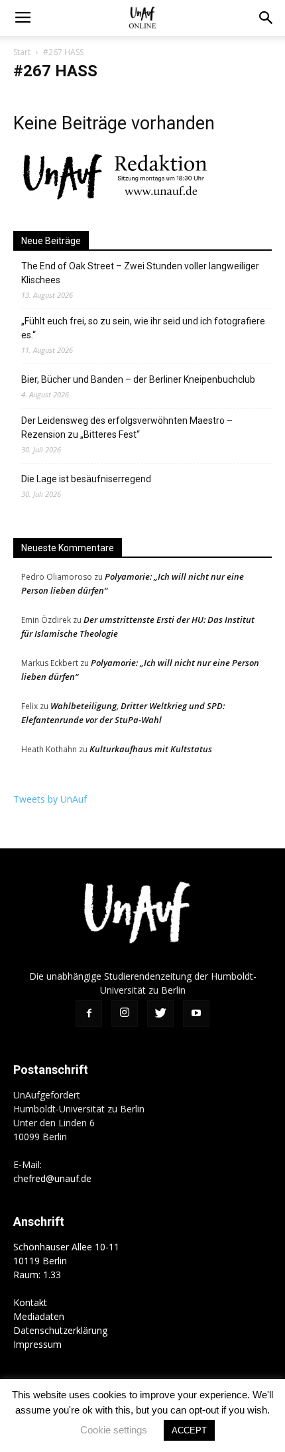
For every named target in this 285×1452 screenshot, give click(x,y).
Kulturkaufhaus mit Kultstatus (150, 749)
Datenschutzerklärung (60, 1330)
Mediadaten (38, 1316)
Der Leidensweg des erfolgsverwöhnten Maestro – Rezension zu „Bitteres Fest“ (127, 427)
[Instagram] (124, 1013)
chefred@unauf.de (52, 1178)
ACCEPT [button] (189, 1430)
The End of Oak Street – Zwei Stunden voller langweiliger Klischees (140, 273)
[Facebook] (89, 1013)
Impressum (37, 1344)
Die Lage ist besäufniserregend (86, 479)
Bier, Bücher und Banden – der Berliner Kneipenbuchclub (138, 379)
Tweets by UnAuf (50, 799)
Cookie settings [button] (113, 1429)
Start (21, 52)
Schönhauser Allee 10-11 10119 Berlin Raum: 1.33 (66, 1260)
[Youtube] (196, 1013)
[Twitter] (160, 1013)
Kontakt (30, 1302)
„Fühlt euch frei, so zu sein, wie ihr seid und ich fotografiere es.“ (143, 328)
